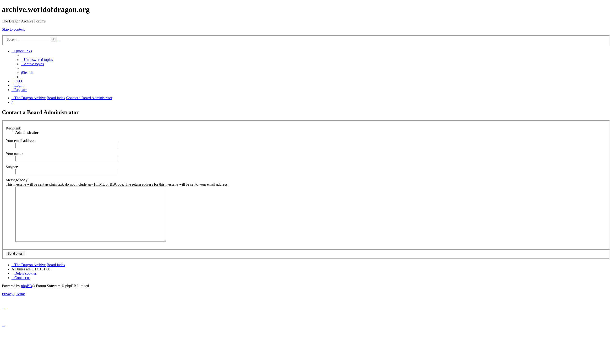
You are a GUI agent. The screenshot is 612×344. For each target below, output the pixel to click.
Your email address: (20, 141)
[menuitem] (37, 60)
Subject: (12, 167)
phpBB (26, 286)
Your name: (14, 154)
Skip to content (13, 29)
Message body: (17, 180)
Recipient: (13, 128)
